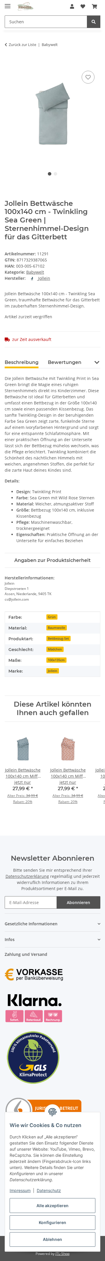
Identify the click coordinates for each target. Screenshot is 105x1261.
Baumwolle (56, 628)
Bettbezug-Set (58, 638)
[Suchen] (93, 21)
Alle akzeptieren (52, 1205)
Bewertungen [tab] (64, 362)
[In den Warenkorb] (9, 63)
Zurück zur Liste (22, 44)
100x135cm (56, 660)
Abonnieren (78, 902)
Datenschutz (49, 1190)
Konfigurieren (52, 1222)
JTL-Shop (62, 1253)
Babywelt (35, 272)
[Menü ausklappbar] (7, 3)
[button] (72, 6)
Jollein (52, 671)
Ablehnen (52, 1239)
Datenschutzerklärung (27, 876)
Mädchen (55, 649)
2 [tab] (55, 174)
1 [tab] (49, 174)
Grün (52, 617)
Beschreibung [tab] (21, 362)
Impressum (20, 1190)
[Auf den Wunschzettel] (88, 77)
